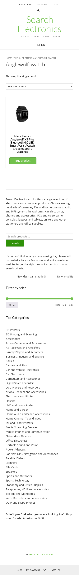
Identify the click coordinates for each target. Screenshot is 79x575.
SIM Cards (12, 467)
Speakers (11, 471)
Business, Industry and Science (25, 356)
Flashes (10, 401)
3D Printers (13, 330)
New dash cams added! (29, 276)
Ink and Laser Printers (19, 423)
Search (15, 243)
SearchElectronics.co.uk (40, 554)
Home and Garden (17, 409)
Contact (55, 4)
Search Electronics (39, 24)
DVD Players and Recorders (23, 387)
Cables (10, 361)
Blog (30, 4)
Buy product (22, 160)
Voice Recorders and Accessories (26, 498)
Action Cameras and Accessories (26, 343)
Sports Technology (17, 480)
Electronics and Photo (19, 396)
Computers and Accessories (23, 378)
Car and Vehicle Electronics (22, 370)
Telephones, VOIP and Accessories (27, 489)
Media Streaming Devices (21, 427)
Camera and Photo (17, 365)
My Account (42, 4)
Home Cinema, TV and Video (23, 418)
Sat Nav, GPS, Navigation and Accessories (32, 454)
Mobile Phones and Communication (28, 432)
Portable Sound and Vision (22, 445)
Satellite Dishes (15, 458)
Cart (46, 569)
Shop (20, 569)
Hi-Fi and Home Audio (19, 405)
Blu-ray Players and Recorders (24, 352)
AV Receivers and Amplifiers (23, 347)
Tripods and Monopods (20, 494)
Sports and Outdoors (19, 476)
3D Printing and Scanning (21, 334)
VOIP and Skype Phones (20, 502)
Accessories (13, 339)
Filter (12, 305)
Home (21, 4)
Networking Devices (18, 436)
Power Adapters (16, 449)
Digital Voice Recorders (20, 383)
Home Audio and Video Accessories (28, 414)
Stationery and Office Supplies (24, 485)
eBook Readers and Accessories (26, 392)
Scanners (11, 463)
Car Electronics (15, 374)
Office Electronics (16, 440)
